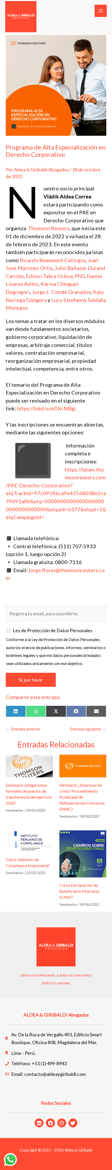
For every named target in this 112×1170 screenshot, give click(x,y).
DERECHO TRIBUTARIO (75, 975)
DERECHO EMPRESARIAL (38, 975)
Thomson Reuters (49, 228)
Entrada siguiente (88, 728)
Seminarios (14, 810)
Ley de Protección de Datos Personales (52, 630)
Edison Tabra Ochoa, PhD (55, 276)
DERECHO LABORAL (56, 983)
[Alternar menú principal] (101, 11)
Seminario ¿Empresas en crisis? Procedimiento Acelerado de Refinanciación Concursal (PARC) (81, 797)
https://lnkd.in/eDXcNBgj (46, 408)
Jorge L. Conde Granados (61, 292)
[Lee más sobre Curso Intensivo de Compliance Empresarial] (29, 840)
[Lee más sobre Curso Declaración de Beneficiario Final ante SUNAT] (83, 853)
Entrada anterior (23, 728)
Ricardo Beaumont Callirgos (53, 260)
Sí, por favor (31, 680)
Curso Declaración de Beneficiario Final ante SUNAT (79, 891)
